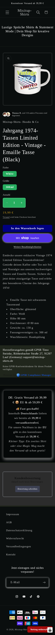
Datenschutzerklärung (19, 530)
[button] (7, 12)
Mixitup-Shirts (22, 629)
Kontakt (11, 554)
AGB (9, 522)
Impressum (12, 514)
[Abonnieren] (44, 582)
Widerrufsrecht (15, 538)
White (10, 173)
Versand (6, 217)
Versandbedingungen (18, 546)
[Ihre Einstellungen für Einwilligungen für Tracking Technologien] (50, 630)
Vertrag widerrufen (40, 629)
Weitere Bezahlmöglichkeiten (27, 247)
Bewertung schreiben (27, 489)
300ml (10, 187)
